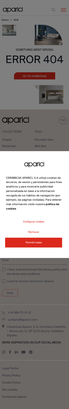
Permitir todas (34, 242)
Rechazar (33, 231)
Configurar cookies (33, 221)
